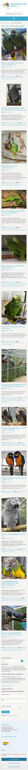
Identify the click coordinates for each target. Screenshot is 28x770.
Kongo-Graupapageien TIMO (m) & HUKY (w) (13, 429)
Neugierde (12, 125)
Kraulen (23, 649)
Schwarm (16, 445)
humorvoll (3, 78)
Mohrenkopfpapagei (19, 599)
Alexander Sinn (10, 715)
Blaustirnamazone (15, 77)
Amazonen (8, 76)
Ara (17, 491)
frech (2, 492)
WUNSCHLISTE (8, 666)
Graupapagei (12, 124)
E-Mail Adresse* (5, 694)
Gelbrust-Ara (12, 492)
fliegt (2, 599)
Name (2, 699)
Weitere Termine (7, 686)
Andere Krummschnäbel (10, 597)
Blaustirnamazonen (5, 185)
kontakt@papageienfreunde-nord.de (12, 682)
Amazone (21, 76)
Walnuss (3, 344)
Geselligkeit (7, 124)
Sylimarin (9, 286)
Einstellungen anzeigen (14, 766)
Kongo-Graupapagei (5, 125)
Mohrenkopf (11, 599)
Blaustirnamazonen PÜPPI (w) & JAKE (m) (12, 267)
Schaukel (13, 400)
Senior (22, 342)
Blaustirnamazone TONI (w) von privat (13, 328)
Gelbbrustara (6, 492)
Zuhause (23, 600)
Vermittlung (12, 76)
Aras (6, 491)
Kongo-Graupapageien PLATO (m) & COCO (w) (11, 634)
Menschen (23, 284)
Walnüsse (24, 445)
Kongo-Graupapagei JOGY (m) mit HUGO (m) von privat (13, 109)
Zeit (24, 125)
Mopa (24, 599)
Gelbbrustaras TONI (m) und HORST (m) (13, 479)
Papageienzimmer (9, 445)
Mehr (24, 73)
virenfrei (21, 125)
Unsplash (16, 715)
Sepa (17, 600)
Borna (11, 284)
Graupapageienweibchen (19, 550)
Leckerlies (18, 284)
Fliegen (21, 77)
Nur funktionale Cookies (14, 763)
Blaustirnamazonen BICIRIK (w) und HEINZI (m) (13, 212)
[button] (14, 18)
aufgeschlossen (9, 283)
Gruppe (23, 124)
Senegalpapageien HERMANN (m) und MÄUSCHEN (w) (9, 583)
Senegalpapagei (12, 600)
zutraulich (21, 286)
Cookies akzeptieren (14, 759)
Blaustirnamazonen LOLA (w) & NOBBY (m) (12, 64)
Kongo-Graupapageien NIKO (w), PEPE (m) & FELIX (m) (13, 385)
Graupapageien (9, 122)
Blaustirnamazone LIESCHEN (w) (9, 167)
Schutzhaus (12, 78)
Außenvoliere (8, 77)
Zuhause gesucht (22, 230)
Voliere (20, 600)
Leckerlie (8, 78)
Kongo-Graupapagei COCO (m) (13, 535)
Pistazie (10, 650)
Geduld (2, 124)
